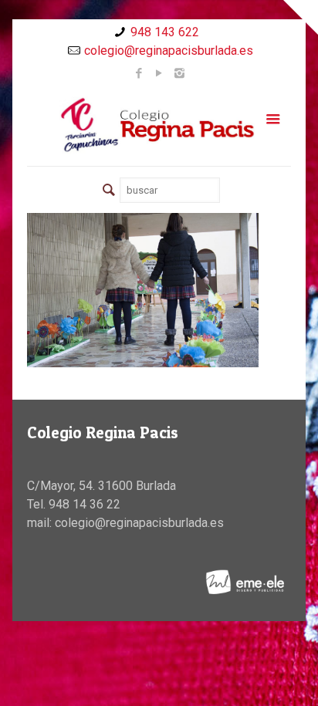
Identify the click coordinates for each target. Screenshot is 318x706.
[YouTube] (159, 73)
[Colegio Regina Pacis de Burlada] (158, 124)
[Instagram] (179, 73)
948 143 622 (164, 32)
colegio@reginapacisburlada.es (168, 50)
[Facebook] (139, 73)
